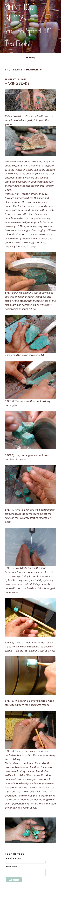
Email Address (13, 858)
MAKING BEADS (17, 83)
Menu (32, 57)
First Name (11, 866)
